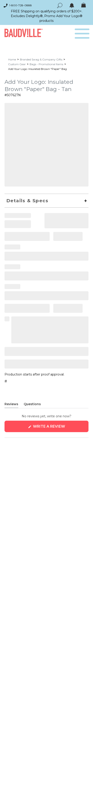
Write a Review (58, 428)
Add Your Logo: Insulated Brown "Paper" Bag (37, 69)
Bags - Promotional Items (46, 64)
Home (12, 59)
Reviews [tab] (11, 405)
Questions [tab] (32, 405)
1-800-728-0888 (20, 5)
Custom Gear (17, 64)
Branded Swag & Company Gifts (41, 59)
